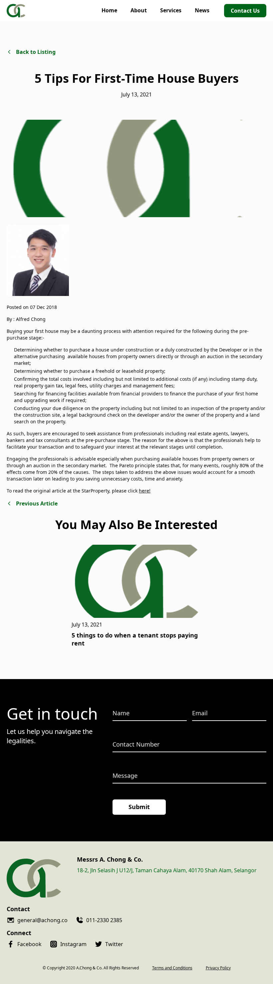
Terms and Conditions (172, 968)
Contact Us (245, 10)
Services (170, 10)
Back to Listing (36, 52)
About (139, 10)
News (202, 10)
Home (109, 10)
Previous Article (37, 503)
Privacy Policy (218, 968)
